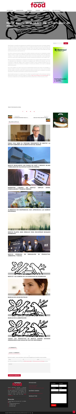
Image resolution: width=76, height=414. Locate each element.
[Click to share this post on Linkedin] (35, 112)
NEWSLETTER (46, 10)
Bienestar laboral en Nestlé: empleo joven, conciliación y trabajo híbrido (29, 188)
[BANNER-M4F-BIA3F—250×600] (60, 65)
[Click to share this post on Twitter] (27, 112)
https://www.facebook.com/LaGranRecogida (39, 75)
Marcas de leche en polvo (17, 297)
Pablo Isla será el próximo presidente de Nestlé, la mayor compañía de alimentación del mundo (29, 144)
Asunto (60, 388)
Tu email (61, 383)
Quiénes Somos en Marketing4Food (35, 393)
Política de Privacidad (33, 385)
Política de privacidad (27, 361)
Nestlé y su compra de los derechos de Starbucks (27, 276)
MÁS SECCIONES (56, 10)
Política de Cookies (32, 386)
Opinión (38, 10)
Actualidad (10, 10)
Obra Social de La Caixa (16, 107)
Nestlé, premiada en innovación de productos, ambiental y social (29, 255)
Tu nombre (53, 383)
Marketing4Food (35, 29)
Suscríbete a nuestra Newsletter (35, 398)
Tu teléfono (53, 388)
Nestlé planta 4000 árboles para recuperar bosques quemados (29, 232)
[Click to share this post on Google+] (31, 112)
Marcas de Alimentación (17, 318)
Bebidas (29, 10)
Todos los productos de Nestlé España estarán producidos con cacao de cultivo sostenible (29, 339)
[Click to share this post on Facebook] (23, 112)
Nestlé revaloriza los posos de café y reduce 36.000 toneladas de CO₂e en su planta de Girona (29, 166)
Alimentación (19, 10)
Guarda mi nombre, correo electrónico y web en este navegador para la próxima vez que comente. (27, 357)
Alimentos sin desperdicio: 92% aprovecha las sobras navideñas (29, 210)
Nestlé (9, 107)
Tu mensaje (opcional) (55, 392)
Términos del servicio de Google (38, 361)
